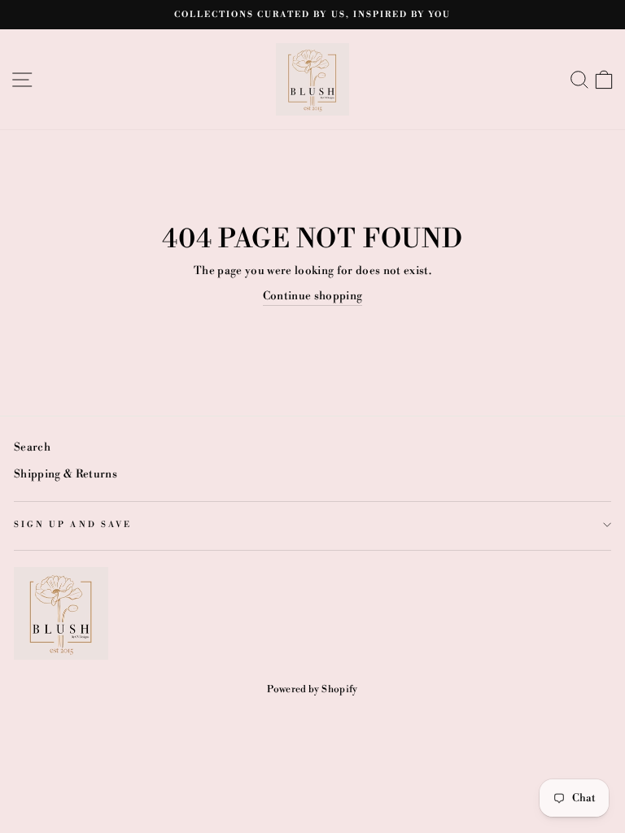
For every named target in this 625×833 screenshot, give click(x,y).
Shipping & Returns (65, 474)
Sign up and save (73, 525)
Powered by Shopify (312, 689)
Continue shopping (313, 296)
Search (32, 447)
